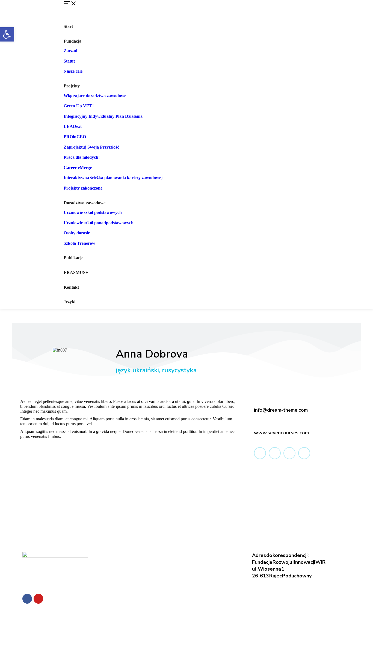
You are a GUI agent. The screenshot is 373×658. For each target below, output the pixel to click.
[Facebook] (27, 598)
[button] (214, 9)
